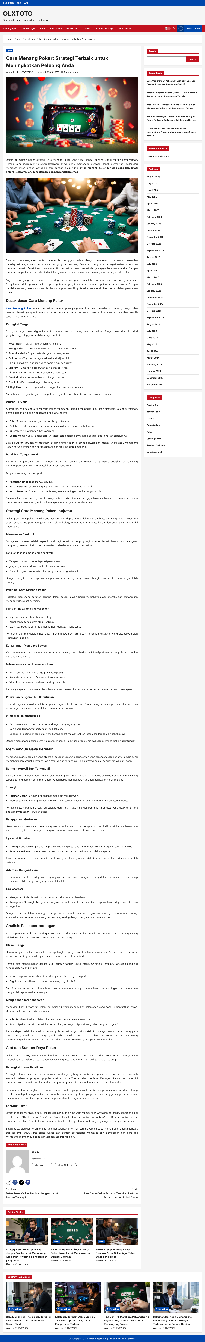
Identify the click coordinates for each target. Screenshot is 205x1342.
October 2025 (154, 243)
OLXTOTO (18, 13)
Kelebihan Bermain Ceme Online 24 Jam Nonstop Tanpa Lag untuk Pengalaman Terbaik (76, 1320)
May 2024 (152, 344)
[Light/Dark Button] (168, 28)
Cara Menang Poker (18, 308)
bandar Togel (28, 28)
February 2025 (154, 284)
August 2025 (153, 257)
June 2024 (152, 337)
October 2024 (154, 310)
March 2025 (153, 277)
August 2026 (153, 176)
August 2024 (153, 324)
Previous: (32, 1193)
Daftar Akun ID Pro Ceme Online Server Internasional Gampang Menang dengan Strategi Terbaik (172, 132)
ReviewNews (115, 1338)
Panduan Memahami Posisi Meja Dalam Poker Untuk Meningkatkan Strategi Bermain (71, 1253)
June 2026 (152, 190)
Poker (43, 28)
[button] (8, 1182)
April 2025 (152, 270)
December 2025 (155, 230)
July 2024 (152, 331)
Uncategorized (154, 452)
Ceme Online (124, 28)
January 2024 (154, 371)
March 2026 (153, 210)
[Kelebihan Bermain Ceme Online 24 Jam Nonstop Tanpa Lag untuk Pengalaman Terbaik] (78, 1297)
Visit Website (42, 1165)
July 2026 (152, 183)
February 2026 (154, 217)
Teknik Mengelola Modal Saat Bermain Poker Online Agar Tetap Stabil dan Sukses (115, 1253)
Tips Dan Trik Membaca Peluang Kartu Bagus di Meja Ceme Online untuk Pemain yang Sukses (126, 1320)
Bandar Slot (56, 28)
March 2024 (153, 357)
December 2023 (155, 378)
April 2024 (152, 351)
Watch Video (193, 28)
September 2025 (155, 250)
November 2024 (155, 304)
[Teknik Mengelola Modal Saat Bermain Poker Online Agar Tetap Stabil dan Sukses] (117, 1231)
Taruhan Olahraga (104, 28)
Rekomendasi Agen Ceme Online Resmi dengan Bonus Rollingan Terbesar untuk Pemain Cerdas (172, 1320)
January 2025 (154, 290)
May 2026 (152, 197)
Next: (111, 1193)
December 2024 (155, 297)
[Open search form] (174, 28)
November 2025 (155, 237)
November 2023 (155, 384)
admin (12, 72)
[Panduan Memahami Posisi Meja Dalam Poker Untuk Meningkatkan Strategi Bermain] (72, 1231)
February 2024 (154, 364)
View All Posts (65, 1165)
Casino (86, 28)
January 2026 (154, 223)
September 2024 (155, 317)
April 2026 (152, 203)
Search (152, 51)
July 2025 (152, 264)
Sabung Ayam (10, 28)
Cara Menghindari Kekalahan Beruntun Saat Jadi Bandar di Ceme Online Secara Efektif (28, 1320)
